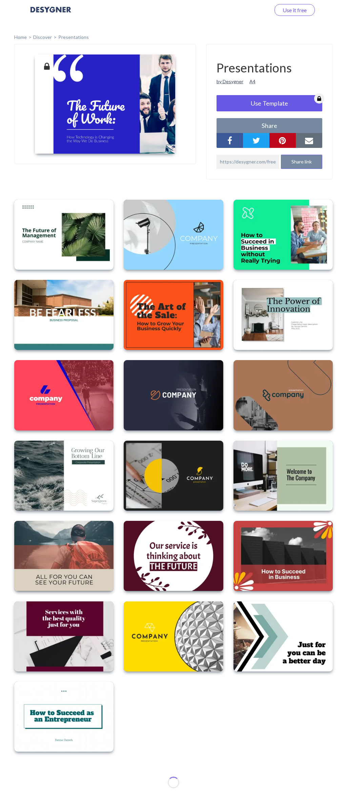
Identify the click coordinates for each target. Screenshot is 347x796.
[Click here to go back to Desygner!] (50, 14)
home (20, 37)
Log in (254, 10)
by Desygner (230, 81)
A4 (252, 81)
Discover (42, 37)
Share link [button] (301, 161)
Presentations (73, 37)
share (269, 125)
